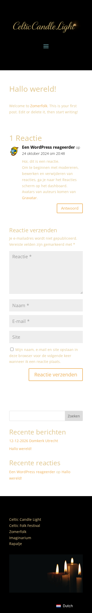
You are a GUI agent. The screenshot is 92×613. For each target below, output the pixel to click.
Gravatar (29, 197)
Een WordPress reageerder (48, 147)
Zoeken (74, 416)
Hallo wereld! (20, 448)
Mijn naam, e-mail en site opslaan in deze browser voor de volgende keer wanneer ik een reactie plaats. (43, 355)
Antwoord (69, 208)
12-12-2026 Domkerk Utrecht (33, 440)
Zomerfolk (38, 105)
